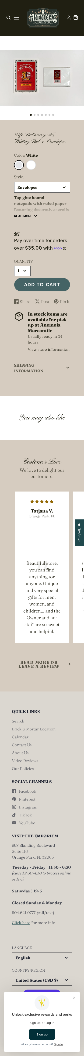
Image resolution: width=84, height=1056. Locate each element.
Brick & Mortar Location (34, 728)
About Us (20, 752)
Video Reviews (25, 760)
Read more (23, 216)
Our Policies (23, 768)
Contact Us (22, 744)
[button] (31, 115)
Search (18, 721)
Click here (21, 922)
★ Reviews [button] (79, 532)
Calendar (20, 736)
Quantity (23, 261)
